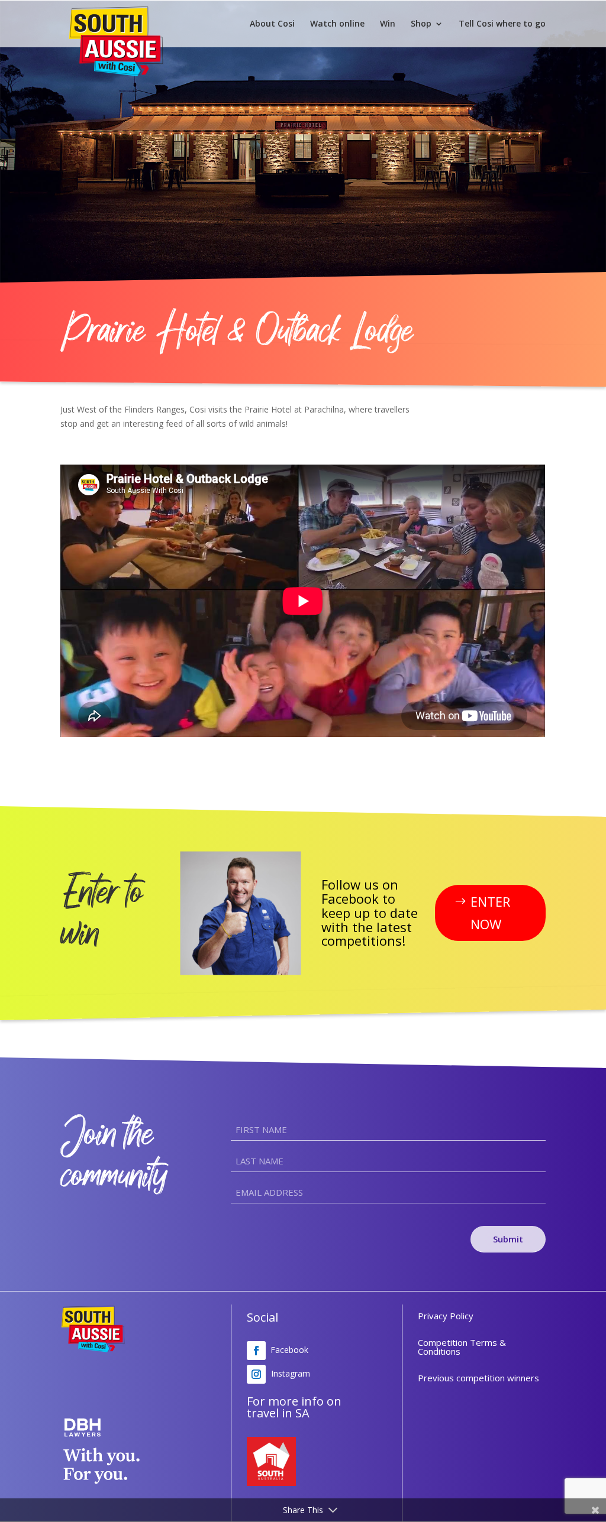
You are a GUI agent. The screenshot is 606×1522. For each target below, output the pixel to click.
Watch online (337, 24)
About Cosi (272, 24)
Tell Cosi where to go (502, 24)
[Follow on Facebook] (256, 1350)
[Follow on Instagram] (256, 1374)
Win (387, 24)
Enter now (490, 912)
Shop (421, 24)
